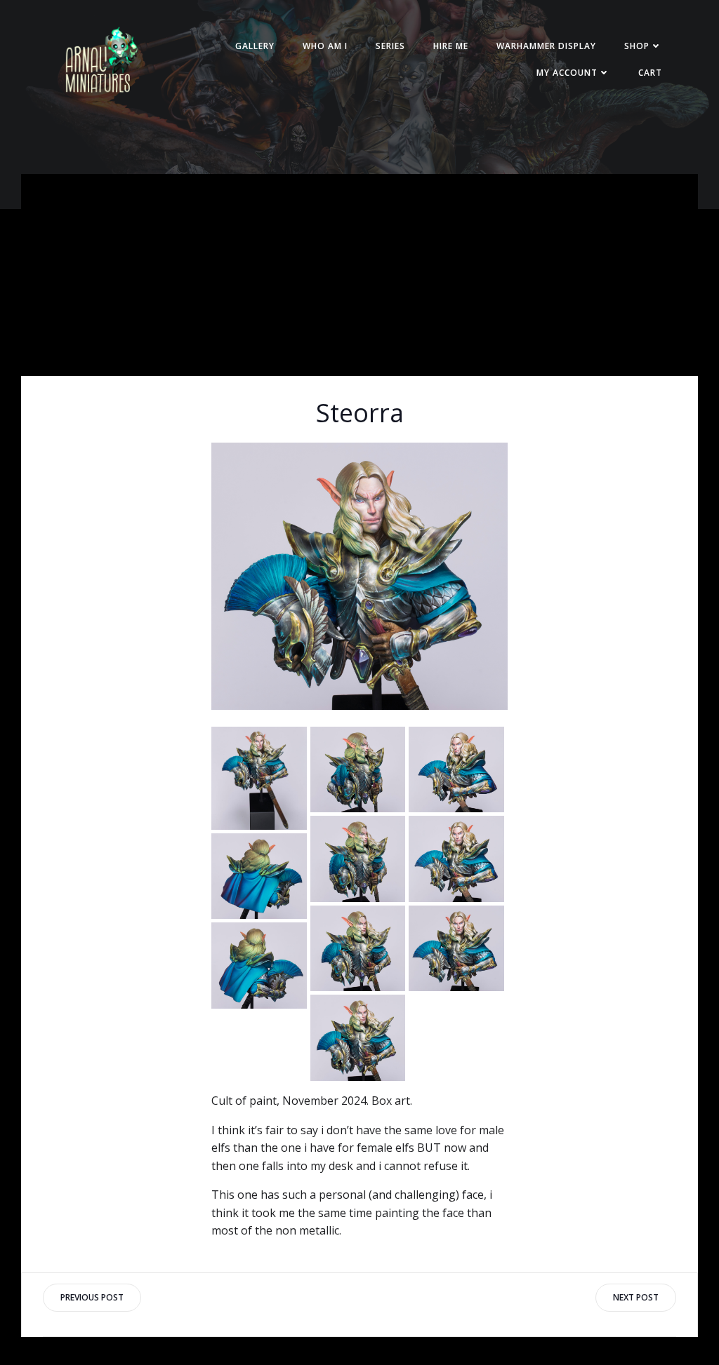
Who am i (325, 46)
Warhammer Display (546, 46)
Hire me (450, 46)
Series (390, 46)
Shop (636, 46)
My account (567, 73)
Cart (650, 73)
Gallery (255, 46)
